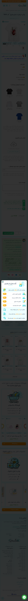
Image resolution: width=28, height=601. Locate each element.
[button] (2, 281)
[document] (14, 300)
